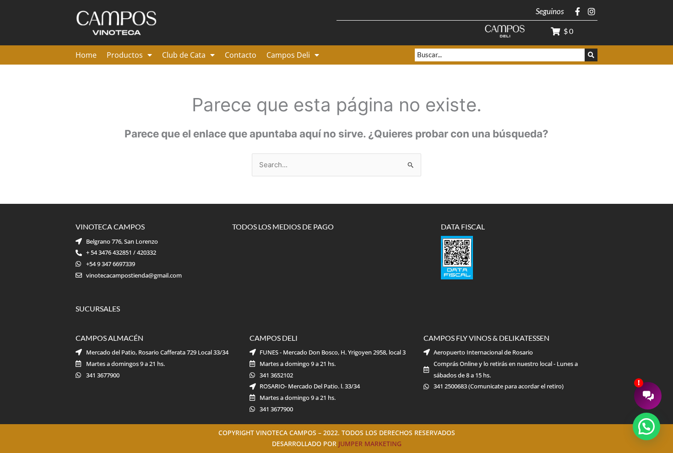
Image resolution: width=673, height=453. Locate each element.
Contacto (240, 55)
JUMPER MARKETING (370, 443)
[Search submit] (591, 55)
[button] (646, 426)
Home (86, 55)
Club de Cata (184, 55)
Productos (125, 55)
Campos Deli (288, 55)
